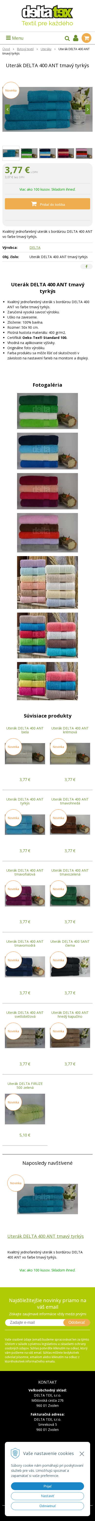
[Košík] (86, 38)
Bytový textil (25, 49)
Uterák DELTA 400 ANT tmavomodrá (25, 943)
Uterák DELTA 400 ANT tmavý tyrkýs (45, 1236)
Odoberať (76, 1322)
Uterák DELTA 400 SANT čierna (70, 943)
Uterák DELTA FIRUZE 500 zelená (25, 1085)
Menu (17, 38)
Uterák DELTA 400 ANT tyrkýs (25, 801)
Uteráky (46, 49)
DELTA (34, 247)
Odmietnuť (47, 1506)
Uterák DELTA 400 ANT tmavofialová (25, 872)
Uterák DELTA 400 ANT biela (25, 730)
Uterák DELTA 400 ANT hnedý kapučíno (70, 1014)
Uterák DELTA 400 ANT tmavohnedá (70, 801)
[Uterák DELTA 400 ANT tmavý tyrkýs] (47, 109)
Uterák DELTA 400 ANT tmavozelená (70, 872)
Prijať (48, 1486)
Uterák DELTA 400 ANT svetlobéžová (25, 1014)
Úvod (6, 49)
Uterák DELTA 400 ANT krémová (70, 730)
